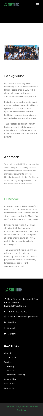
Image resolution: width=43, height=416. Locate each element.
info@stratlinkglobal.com (26, 316)
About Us (8, 353)
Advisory (10, 366)
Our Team (11, 357)
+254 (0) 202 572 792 (17, 311)
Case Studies (10, 383)
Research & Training (16, 374)
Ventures (11, 370)
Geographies (10, 379)
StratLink (11, 322)
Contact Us (9, 388)
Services (7, 362)
